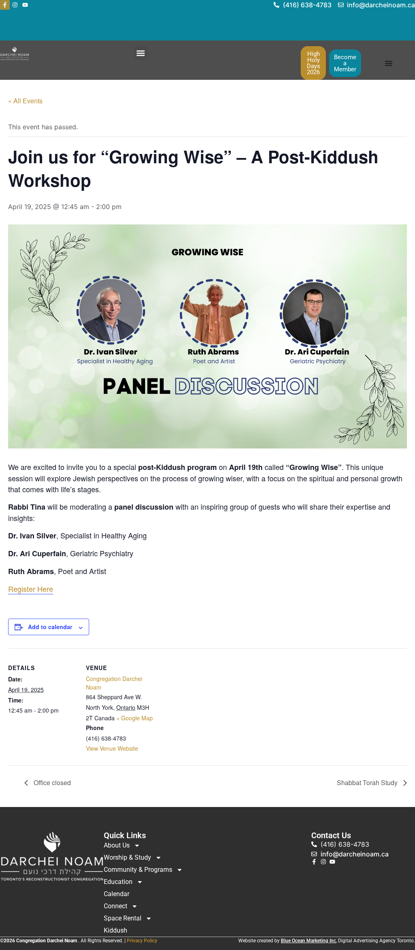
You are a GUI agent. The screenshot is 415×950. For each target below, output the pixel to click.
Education (118, 882)
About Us (117, 845)
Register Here (30, 588)
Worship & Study (127, 857)
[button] (141, 53)
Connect (115, 906)
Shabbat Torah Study (368, 782)
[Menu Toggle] (389, 63)
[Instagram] (15, 5)
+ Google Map (134, 718)
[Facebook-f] (5, 5)
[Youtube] (25, 5)
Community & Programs (138, 869)
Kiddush (115, 930)
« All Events (25, 100)
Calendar (116, 894)
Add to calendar (50, 627)
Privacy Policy (142, 941)
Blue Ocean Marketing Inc (308, 941)
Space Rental (122, 918)
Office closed (51, 782)
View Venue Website (112, 748)
